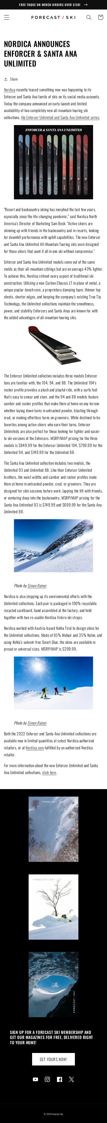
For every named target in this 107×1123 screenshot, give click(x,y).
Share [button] (14, 79)
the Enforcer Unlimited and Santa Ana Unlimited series (60, 117)
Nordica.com (35, 748)
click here (49, 772)
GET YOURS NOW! (53, 1059)
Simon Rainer (37, 586)
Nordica (9, 90)
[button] (6, 17)
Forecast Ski (57, 1114)
